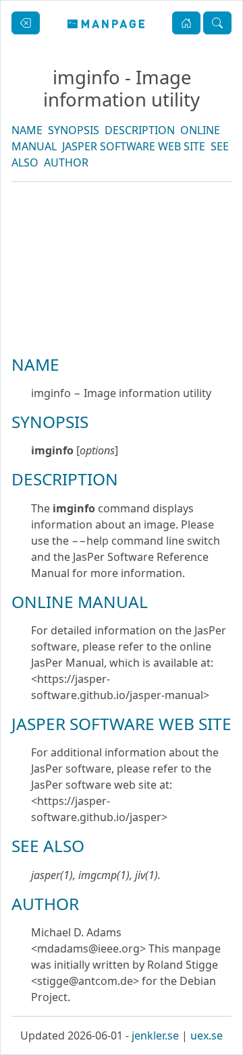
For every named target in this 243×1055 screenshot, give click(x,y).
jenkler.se (155, 1035)
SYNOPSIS (73, 130)
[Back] (25, 22)
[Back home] (106, 23)
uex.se (206, 1035)
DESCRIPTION (140, 130)
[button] (186, 22)
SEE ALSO (47, 846)
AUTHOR (66, 162)
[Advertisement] (121, 314)
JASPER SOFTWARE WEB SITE (133, 146)
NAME (27, 130)
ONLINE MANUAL (79, 602)
